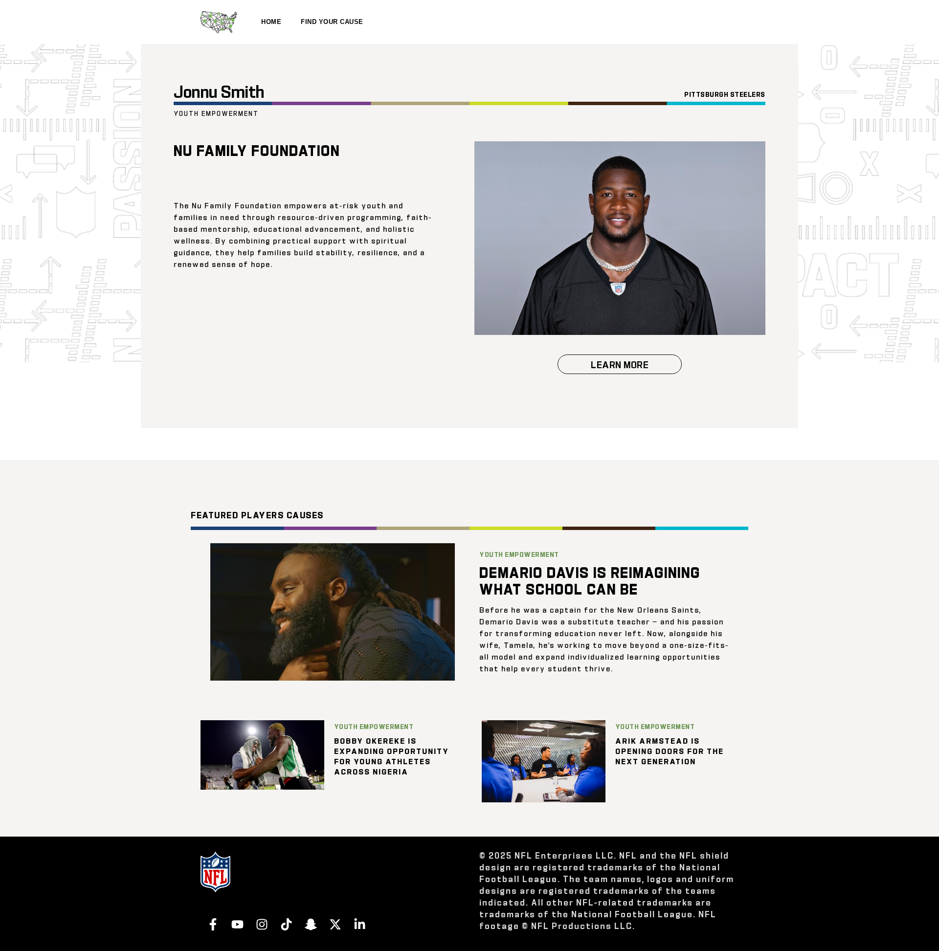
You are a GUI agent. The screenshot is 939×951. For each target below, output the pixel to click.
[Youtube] (237, 924)
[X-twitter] (335, 924)
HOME (271, 21)
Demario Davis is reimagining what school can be (589, 580)
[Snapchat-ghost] (310, 924)
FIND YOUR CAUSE (332, 21)
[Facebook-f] (213, 924)
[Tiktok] (286, 924)
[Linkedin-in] (359, 924)
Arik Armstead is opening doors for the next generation (669, 751)
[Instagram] (261, 924)
